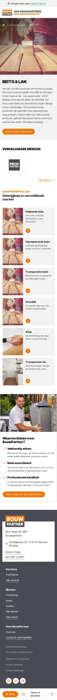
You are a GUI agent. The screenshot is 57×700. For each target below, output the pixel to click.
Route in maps (12, 552)
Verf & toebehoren (17, 25)
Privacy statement (14, 664)
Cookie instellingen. (15, 670)
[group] (14, 165)
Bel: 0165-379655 (14, 556)
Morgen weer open (28, 3)
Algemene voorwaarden (17, 659)
